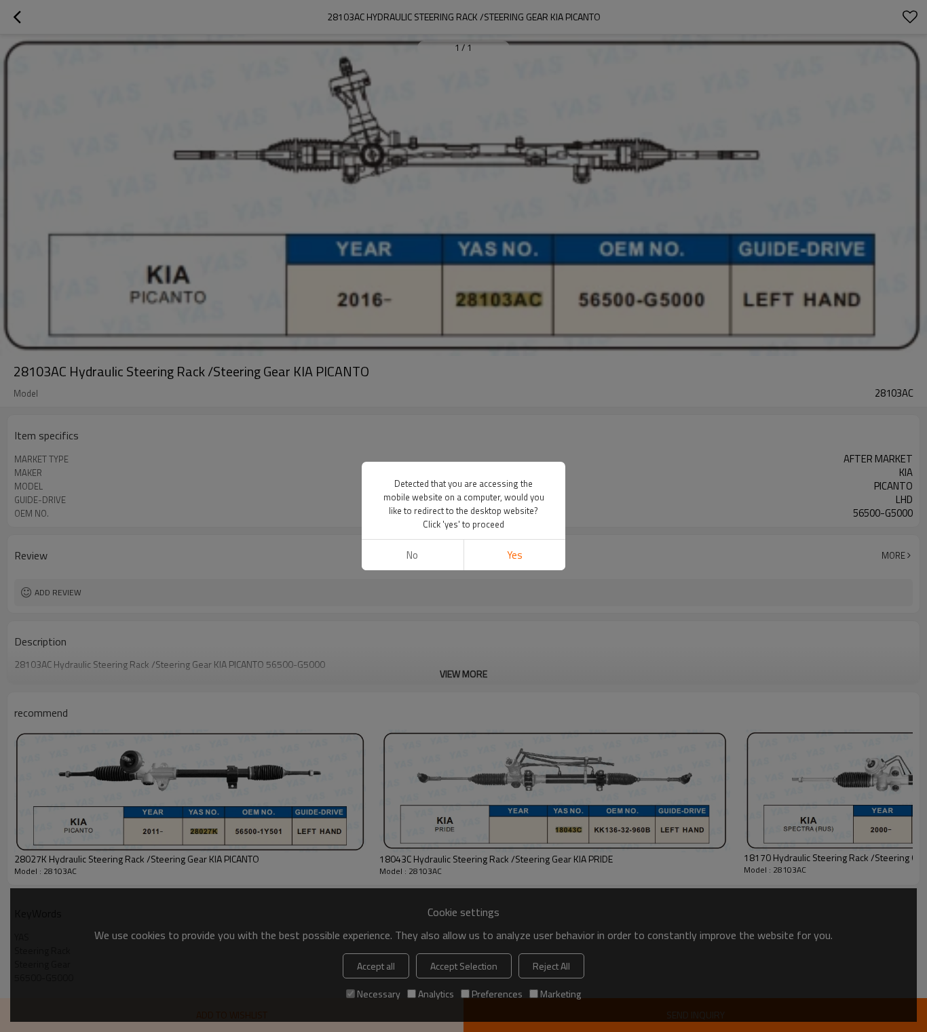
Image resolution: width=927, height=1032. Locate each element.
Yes (515, 555)
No (412, 555)
